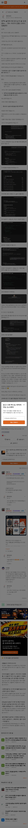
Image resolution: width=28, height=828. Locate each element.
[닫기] (24, 404)
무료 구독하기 (14, 422)
